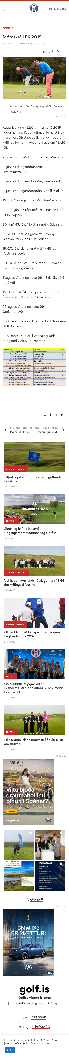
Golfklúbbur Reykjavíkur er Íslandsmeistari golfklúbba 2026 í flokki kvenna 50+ (33, 688)
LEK (12, 28)
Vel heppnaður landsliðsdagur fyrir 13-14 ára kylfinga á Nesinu (34, 582)
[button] (19, 845)
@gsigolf (36, 899)
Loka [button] (10, 1050)
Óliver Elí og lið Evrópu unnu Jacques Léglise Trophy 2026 (32, 634)
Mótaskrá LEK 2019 (22, 36)
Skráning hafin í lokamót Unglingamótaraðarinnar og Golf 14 (30, 531)
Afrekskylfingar (15, 469)
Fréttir (6, 28)
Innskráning (57, 9)
